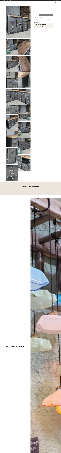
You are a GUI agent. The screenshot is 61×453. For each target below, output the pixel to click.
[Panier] (59, 2)
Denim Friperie (10, 0)
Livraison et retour (37, 22)
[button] (22, 3)
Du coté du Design (4, 0)
